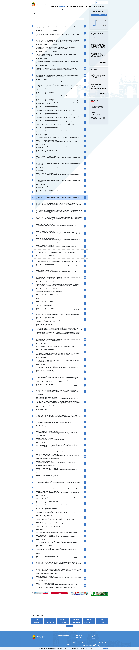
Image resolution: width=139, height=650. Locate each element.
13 (98, 22)
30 (105, 25)
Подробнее (91, 648)
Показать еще (69, 625)
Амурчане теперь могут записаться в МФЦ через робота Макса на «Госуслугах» (98, 89)
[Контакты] (106, 2)
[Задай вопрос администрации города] (100, 2)
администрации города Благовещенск (41, 4)
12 (96, 22)
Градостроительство (82, 6)
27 (98, 25)
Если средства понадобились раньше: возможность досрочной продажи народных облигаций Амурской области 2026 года (99, 76)
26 (96, 25)
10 (92, 22)
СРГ (49, 619)
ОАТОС (102, 619)
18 (94, 23)
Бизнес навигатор (76, 619)
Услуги (67, 6)
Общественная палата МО (63, 619)
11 (94, 22)
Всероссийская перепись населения (37, 622)
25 (94, 25)
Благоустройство (92, 6)
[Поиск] (97, 2)
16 (105, 22)
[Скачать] (85, 26)
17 (92, 23)
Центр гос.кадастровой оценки (50, 622)
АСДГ (37, 619)
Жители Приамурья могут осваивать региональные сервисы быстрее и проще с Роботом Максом (98, 83)
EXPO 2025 (102, 622)
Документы (62, 6)
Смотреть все (103, 62)
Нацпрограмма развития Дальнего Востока (76, 622)
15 (103, 22)
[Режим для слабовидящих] (103, 2)
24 (92, 25)
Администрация (54, 6)
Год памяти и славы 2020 (63, 622)
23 (105, 23)
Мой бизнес (89, 619)
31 (92, 27)
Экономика (73, 6)
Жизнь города (101, 6)
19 (96, 23)
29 (103, 25)
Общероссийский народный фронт (89, 622)
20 (98, 23)
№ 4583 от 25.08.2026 (95, 114)
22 (103, 23)
